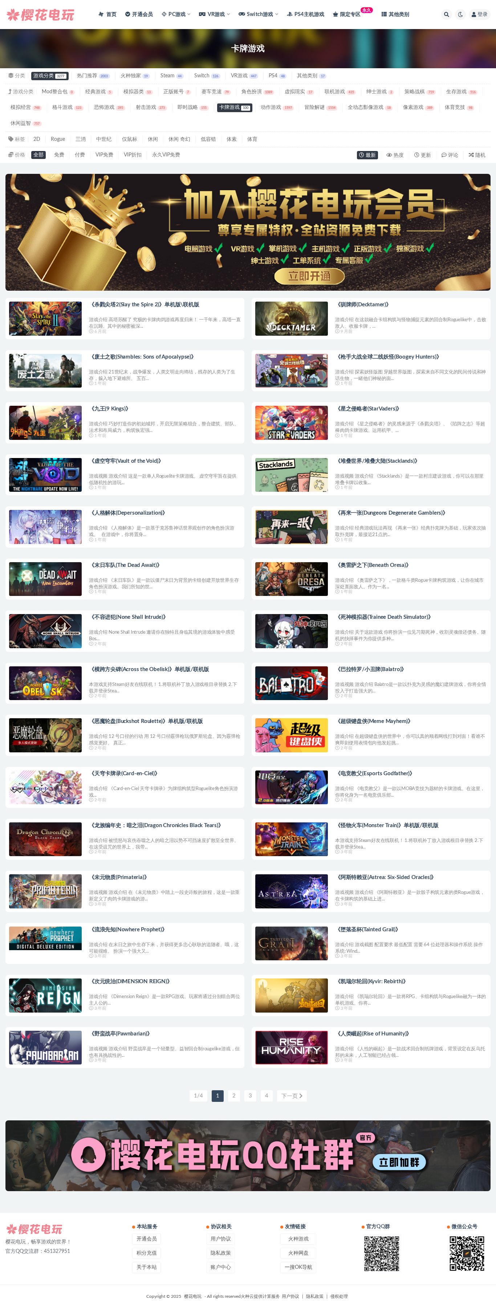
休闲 (153, 139)
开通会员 (142, 14)
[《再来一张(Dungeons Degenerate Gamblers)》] (291, 527)
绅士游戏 (379, 91)
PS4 (276, 75)
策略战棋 (419, 91)
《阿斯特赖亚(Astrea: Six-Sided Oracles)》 (385, 877)
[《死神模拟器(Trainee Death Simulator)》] (291, 631)
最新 (370, 155)
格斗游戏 (66, 107)
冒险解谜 (319, 107)
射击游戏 (150, 107)
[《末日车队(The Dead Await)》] (45, 579)
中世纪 (103, 139)
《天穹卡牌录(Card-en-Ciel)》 (124, 773)
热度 (398, 155)
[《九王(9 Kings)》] (45, 423)
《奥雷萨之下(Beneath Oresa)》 (373, 565)
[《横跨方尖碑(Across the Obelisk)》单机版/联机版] (45, 683)
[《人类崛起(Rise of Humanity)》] (291, 1047)
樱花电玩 (193, 1296)
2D (36, 139)
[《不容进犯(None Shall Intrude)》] (45, 631)
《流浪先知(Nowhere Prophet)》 (128, 929)
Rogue (58, 139)
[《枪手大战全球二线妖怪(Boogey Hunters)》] (291, 371)
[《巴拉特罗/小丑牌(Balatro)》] (291, 683)
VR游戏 (243, 75)
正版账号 (176, 91)
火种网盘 (298, 1253)
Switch (206, 75)
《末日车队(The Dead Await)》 (125, 565)
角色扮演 (256, 91)
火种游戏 (298, 1239)
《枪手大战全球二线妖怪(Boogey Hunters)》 (388, 357)
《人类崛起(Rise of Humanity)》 (373, 1034)
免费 (59, 155)
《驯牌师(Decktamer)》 (363, 304)
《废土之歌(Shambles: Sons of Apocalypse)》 (142, 357)
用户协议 (221, 1239)
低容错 (208, 139)
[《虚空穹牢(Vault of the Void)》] (45, 475)
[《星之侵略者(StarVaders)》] (291, 423)
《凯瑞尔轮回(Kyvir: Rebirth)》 (371, 981)
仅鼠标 (129, 139)
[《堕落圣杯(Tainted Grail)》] (291, 943)
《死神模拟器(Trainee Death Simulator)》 (384, 617)
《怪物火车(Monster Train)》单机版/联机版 (386, 825)
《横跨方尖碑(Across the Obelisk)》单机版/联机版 (149, 669)
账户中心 (221, 1267)
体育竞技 (458, 107)
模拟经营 (25, 107)
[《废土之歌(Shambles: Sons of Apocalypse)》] (45, 371)
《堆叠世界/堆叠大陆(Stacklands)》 (377, 461)
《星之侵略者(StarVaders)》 (368, 409)
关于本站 (147, 1267)
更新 (425, 155)
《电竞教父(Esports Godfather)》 (375, 773)
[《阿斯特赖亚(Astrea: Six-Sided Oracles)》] (291, 891)
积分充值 (147, 1253)
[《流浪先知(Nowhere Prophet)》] (45, 939)
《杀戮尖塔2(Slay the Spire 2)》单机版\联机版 (144, 304)
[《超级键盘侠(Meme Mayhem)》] (291, 735)
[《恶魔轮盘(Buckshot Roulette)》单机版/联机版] (45, 735)
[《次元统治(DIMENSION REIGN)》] (45, 995)
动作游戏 (276, 107)
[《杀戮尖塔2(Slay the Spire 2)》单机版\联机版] (45, 318)
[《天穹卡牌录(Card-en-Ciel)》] (45, 787)
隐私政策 (221, 1253)
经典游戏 (98, 91)
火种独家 (134, 75)
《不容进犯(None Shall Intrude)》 (128, 617)
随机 (479, 155)
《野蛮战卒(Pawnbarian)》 (120, 1034)
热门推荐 (92, 75)
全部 (38, 155)
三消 (81, 139)
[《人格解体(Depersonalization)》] (45, 527)
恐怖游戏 (108, 107)
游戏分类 (48, 75)
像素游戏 (417, 107)
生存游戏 (460, 91)
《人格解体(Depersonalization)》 (128, 513)
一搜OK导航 (298, 1267)
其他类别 (399, 14)
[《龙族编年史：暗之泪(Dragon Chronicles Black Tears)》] (45, 839)
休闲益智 (25, 123)
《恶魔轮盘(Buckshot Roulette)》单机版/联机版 (146, 721)
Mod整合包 (57, 91)
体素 (232, 139)
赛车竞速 (215, 91)
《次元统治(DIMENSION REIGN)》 (130, 981)
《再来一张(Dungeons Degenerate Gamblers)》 (391, 513)
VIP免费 (104, 155)
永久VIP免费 (166, 155)
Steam (171, 75)
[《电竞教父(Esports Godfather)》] (291, 787)
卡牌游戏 (233, 107)
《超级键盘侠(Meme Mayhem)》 (374, 721)
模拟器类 (137, 91)
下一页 (290, 1096)
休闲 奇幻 (179, 139)
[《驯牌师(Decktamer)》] (291, 318)
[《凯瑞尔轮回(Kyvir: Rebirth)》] (291, 995)
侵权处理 (339, 1296)
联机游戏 (339, 91)
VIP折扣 (133, 155)
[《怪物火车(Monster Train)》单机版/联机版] (291, 839)
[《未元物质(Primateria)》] (45, 891)
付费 (80, 155)
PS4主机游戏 (309, 14)
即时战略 (192, 107)
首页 (111, 14)
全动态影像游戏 (369, 107)
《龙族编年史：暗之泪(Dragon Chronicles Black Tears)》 (156, 825)
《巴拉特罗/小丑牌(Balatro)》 (371, 669)
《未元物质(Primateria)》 (119, 877)
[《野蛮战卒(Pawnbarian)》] (45, 1047)
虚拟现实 (298, 91)
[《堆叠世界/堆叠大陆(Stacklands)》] (291, 475)
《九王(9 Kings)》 (110, 409)
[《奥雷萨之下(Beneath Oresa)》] (291, 579)
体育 (252, 139)
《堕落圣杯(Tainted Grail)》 (368, 929)
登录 (482, 14)
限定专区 (355, 12)
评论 (452, 155)
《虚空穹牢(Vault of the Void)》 (126, 461)
